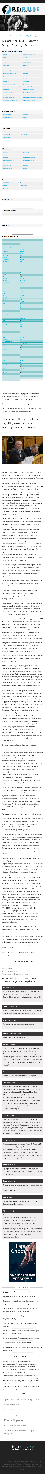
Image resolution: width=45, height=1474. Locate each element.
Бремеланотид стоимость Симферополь (21, 1399)
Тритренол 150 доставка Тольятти (14, 1410)
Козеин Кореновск (15, 1420)
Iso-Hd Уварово (7, 968)
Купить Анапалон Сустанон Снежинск (15, 1425)
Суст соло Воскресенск (10, 971)
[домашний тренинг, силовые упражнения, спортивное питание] (22, 6)
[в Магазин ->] (22, 1243)
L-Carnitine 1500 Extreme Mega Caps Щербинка (25, 36)
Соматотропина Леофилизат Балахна (15, 974)
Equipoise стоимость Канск (12, 1404)
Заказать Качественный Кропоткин (12, 1415)
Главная (4, 36)
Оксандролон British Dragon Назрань (19, 1432)
